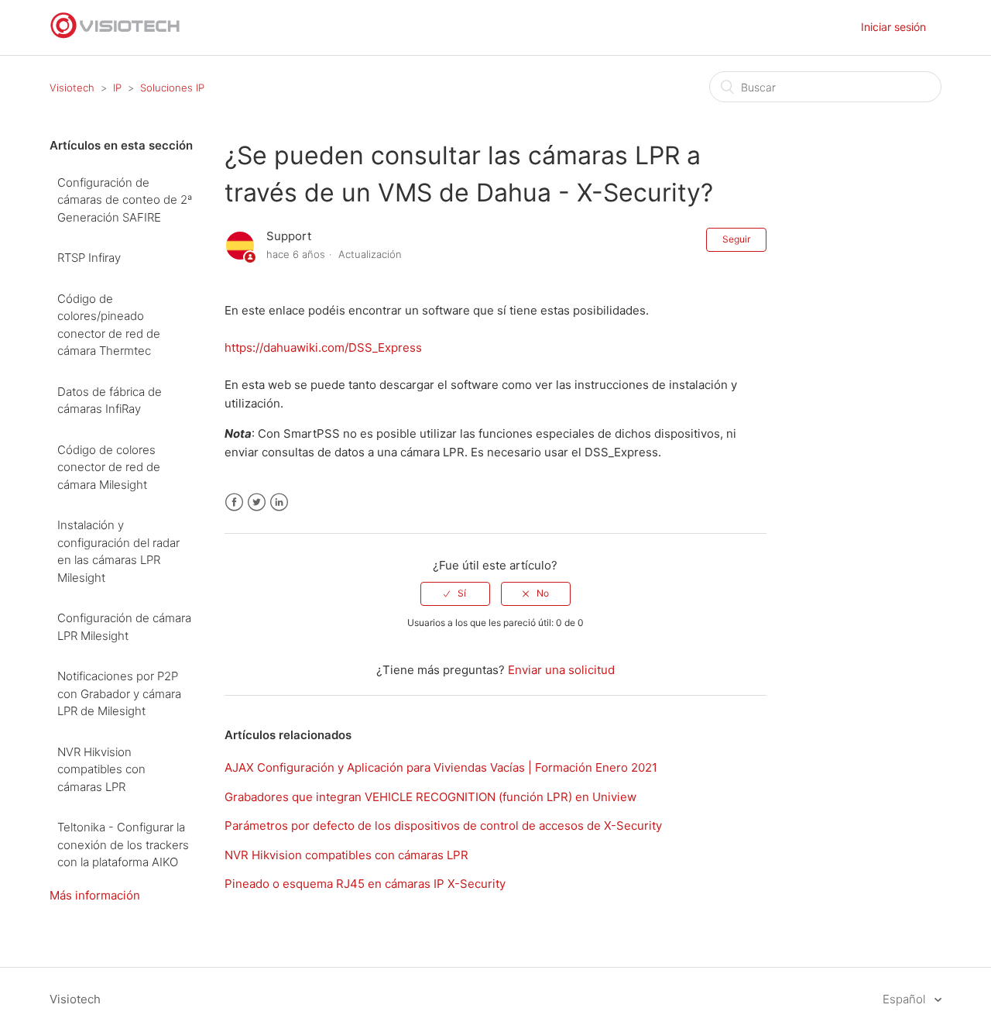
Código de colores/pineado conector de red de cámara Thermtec (108, 325)
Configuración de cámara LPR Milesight (124, 627)
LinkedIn (279, 502)
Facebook (234, 502)
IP (117, 87)
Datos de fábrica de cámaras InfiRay (109, 400)
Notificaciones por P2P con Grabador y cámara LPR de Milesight (119, 693)
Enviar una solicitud (561, 669)
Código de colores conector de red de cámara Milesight (108, 467)
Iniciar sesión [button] (893, 26)
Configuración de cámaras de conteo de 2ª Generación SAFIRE (124, 200)
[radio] (455, 593)
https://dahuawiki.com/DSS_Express (323, 347)
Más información (95, 895)
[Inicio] (115, 35)
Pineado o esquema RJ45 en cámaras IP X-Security (365, 883)
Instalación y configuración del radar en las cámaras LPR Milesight (118, 551)
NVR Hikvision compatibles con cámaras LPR (101, 769)
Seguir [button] (736, 239)
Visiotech (72, 87)
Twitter (256, 502)
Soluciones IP (172, 87)
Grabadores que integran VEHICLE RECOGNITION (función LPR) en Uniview (430, 796)
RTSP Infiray (89, 257)
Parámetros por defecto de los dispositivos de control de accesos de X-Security (443, 825)
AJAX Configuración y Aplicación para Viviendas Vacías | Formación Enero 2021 (441, 767)
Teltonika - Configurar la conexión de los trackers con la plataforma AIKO (123, 844)
